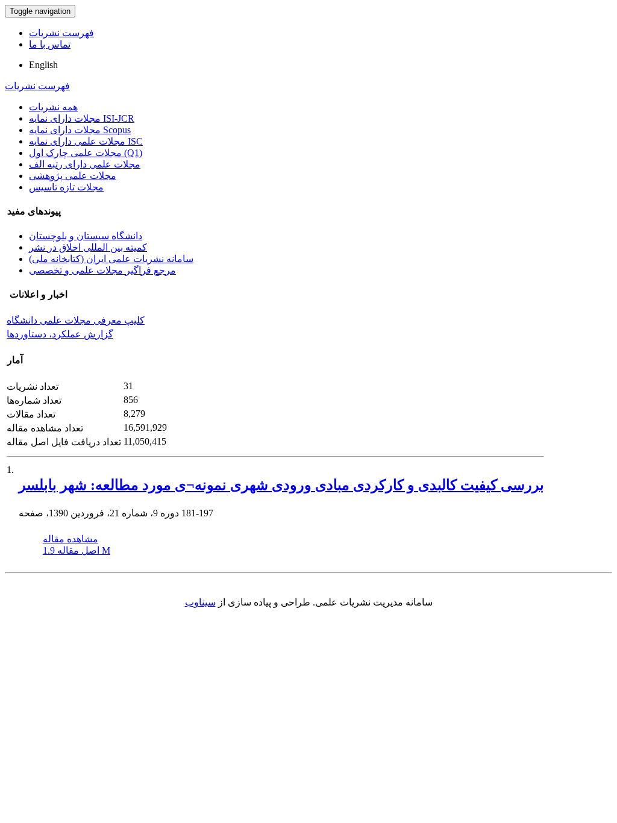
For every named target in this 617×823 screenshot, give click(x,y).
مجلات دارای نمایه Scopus (80, 130)
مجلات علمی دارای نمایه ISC (86, 141)
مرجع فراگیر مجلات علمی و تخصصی (102, 270)
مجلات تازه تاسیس (66, 187)
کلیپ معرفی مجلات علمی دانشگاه (76, 320)
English (43, 65)
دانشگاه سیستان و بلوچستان (85, 236)
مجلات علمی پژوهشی (72, 176)
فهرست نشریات (61, 33)
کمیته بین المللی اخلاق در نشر (88, 247)
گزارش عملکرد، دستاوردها (60, 334)
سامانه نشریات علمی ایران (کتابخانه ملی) (111, 259)
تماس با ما (49, 44)
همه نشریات (53, 107)
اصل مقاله (76, 550)
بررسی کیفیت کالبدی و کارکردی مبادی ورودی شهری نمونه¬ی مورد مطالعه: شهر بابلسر (281, 485)
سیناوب (200, 602)
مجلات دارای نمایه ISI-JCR (81, 118)
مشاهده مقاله (70, 539)
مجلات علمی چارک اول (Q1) (85, 153)
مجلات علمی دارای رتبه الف (84, 164)
